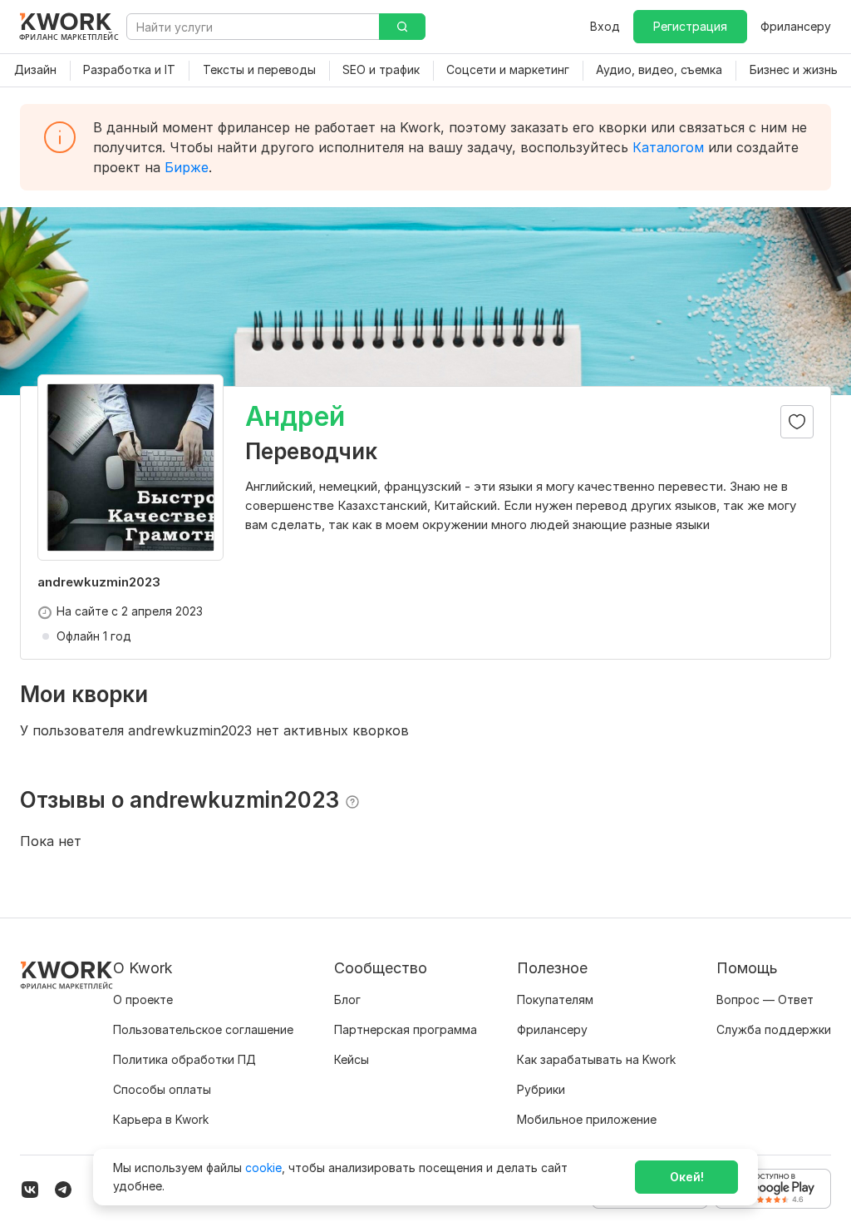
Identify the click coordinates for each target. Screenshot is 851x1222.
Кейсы (351, 1059)
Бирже (187, 167)
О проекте (143, 999)
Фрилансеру (795, 26)
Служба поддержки (773, 1029)
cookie (263, 1167)
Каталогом (668, 147)
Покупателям (555, 999)
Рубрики (541, 1089)
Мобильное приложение (587, 1119)
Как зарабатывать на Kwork (596, 1059)
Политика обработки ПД (184, 1059)
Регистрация (690, 26)
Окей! (687, 1177)
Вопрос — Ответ (765, 999)
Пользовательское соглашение (203, 1029)
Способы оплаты (162, 1089)
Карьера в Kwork (161, 1119)
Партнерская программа (405, 1029)
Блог (347, 999)
